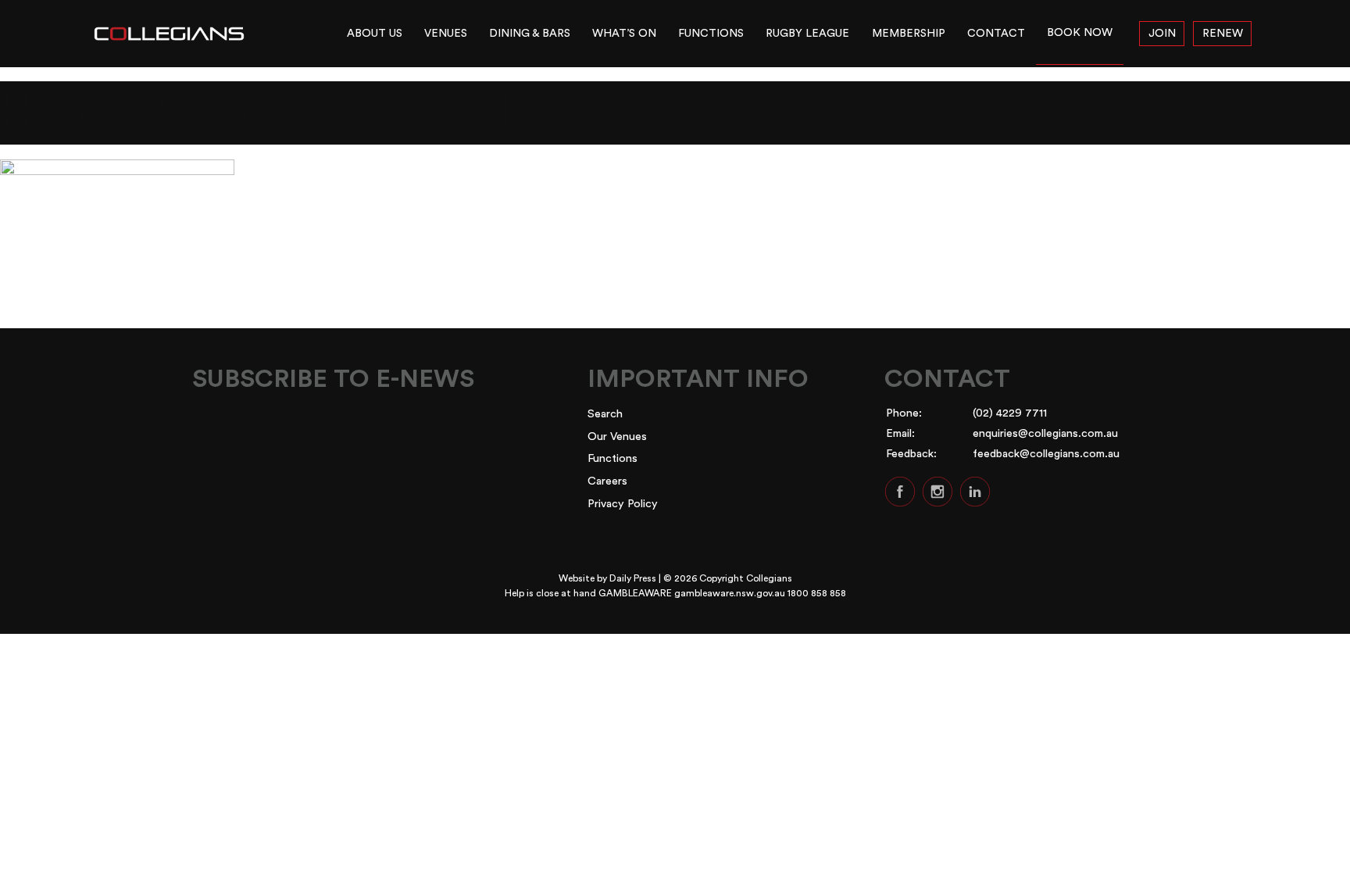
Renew (1222, 33)
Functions (711, 33)
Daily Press (632, 578)
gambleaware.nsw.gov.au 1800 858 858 (760, 593)
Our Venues (617, 436)
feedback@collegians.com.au (1046, 454)
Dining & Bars (529, 33)
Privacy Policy (623, 504)
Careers (607, 481)
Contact (996, 33)
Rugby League (807, 33)
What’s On (624, 33)
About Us (374, 33)
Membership (908, 33)
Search (605, 414)
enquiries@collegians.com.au (1045, 433)
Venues (445, 33)
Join (1162, 33)
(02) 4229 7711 (1010, 413)
